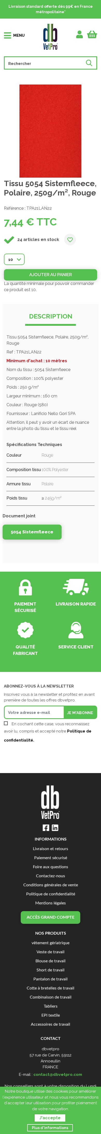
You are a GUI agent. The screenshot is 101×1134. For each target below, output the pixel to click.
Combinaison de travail (50, 997)
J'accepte (50, 1117)
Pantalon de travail (50, 979)
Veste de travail (50, 952)
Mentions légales (50, 903)
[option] (50, 131)
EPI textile (50, 1015)
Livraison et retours (50, 849)
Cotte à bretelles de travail (50, 988)
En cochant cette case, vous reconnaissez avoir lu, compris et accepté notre (47, 732)
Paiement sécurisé (50, 858)
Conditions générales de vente (50, 885)
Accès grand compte (50, 917)
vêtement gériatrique (50, 943)
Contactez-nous (50, 876)
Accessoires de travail (50, 1024)
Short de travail (50, 970)
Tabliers (50, 1006)
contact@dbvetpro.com (57, 1074)
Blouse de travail (50, 961)
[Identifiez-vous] (79, 34)
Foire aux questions (50, 867)
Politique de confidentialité (50, 894)
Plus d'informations (50, 1128)
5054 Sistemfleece (32, 531)
